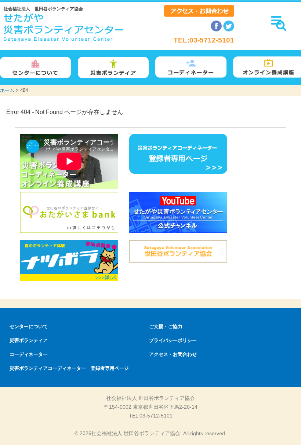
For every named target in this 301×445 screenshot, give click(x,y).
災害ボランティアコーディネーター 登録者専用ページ (69, 368)
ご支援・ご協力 (165, 326)
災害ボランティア (29, 340)
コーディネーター (29, 354)
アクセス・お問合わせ (173, 354)
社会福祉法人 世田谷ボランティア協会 (43, 8)
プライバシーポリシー (173, 340)
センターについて (29, 326)
